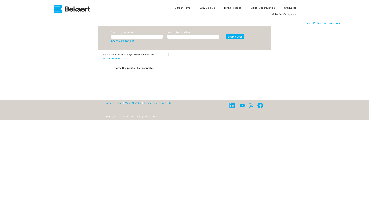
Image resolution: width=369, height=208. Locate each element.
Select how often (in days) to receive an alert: (129, 54)
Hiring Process (232, 7)
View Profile (314, 23)
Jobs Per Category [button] (283, 14)
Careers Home (113, 103)
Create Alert (112, 58)
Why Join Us (207, 7)
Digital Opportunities (263, 7)
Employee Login (332, 23)
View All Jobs (133, 103)
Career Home (183, 7)
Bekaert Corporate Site (158, 103)
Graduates (290, 7)
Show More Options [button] (122, 40)
